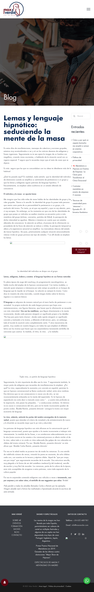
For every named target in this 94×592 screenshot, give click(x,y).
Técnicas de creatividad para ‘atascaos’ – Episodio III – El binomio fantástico (80, 206)
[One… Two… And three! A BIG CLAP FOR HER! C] (80, 243)
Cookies (68, 586)
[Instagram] (79, 534)
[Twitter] (75, 534)
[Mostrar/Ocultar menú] (88, 9)
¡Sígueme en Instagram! (82, 251)
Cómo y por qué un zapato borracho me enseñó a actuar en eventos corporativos (81, 146)
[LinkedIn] (83, 534)
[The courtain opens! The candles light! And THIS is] (86, 243)
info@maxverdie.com (80, 525)
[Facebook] (71, 534)
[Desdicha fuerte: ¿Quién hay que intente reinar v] (80, 237)
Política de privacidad (56, 586)
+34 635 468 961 (80, 520)
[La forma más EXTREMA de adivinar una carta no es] (74, 231)
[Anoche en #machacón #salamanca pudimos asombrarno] (86, 231)
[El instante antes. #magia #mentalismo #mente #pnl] (86, 237)
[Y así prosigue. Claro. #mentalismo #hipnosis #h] (80, 231)
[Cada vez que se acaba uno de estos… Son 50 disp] (74, 237)
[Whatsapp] (86, 538)
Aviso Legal (43, 586)
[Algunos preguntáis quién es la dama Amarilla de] (74, 243)
